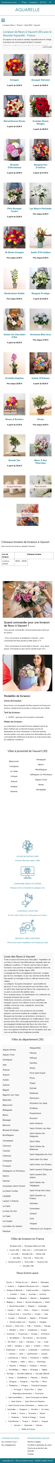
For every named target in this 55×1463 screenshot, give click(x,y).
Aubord (14, 781)
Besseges (7, 1120)
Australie (32, 1294)
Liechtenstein (32, 1354)
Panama (44, 1377)
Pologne (24, 1385)
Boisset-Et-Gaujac (11, 1130)
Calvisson (7, 1145)
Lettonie (12, 1354)
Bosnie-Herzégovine (34, 1302)
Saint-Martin (16, 1401)
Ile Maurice (45, 1334)
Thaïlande (15, 1417)
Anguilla (45, 1286)
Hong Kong (22, 1334)
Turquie (25, 1421)
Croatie (37, 1314)
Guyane (44, 1330)
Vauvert (37, 25)
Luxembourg (13, 1358)
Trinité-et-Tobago (29, 1417)
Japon (28, 1346)
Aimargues (41, 759)
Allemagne (44, 1282)
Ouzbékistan (22, 1377)
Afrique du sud (21, 1282)
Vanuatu (17, 1425)
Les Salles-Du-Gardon (12, 1226)
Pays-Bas (35, 1381)
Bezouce (6, 1125)
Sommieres (35, 1208)
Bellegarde (7, 1110)
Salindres (34, 1203)
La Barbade (32, 1350)
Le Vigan (6, 1216)
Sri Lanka (45, 1409)
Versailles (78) (28, 1266)
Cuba (46, 1314)
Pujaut (32, 1083)
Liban (21, 1354)
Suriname (32, 1413)
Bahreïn (34, 1298)
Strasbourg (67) (14, 1262)
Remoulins (34, 1098)
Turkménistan (13, 1421)
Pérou (44, 1381)
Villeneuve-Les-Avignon (40, 1228)
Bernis (41, 764)
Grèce (22, 1330)
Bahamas (23, 1298)
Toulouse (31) (42, 1262)
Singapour (23, 1409)
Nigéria (44, 1369)
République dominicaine (22, 1393)
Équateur (32, 1322)
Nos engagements (8, 1445)
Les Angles (7, 1221)
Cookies (31, 1454)
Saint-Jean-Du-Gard (39, 1159)
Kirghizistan (10, 1350)
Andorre (11, 1286)
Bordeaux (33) (15, 1246)
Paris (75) (27, 1258)
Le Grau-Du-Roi (10, 1211)
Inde (21, 1342)
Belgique (10, 1302)
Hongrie (34, 1334)
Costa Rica (27, 1314)
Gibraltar (12, 1330)
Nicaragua (34, 1369)
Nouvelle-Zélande (42, 1373)
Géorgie (47, 1326)
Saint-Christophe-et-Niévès (37, 1397)
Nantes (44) (40, 1254)
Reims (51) (39, 1258)
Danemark (22, 1318)
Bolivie (19, 1302)
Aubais (6, 1079)
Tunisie (42, 1417)
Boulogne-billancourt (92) (35, 1246)
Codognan (14, 766)
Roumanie (39, 1393)
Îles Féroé (11, 1342)
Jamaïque (18, 1346)
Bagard (6, 1090)
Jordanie (37, 1346)
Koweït (22, 1350)
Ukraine (35, 1421)
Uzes (32, 1218)
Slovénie (34, 1409)
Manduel (6, 1231)
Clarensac (7, 1155)
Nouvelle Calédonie (24, 1373)
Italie (9, 1346)
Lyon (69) (14, 1254)
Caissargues (8, 1140)
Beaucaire (7, 1100)
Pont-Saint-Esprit (37, 1073)
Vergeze (14, 786)
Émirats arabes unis (17, 1322)
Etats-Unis (19, 1326)
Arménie (13, 1294)
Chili (18, 1310)
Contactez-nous (9, 2)
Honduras (11, 1334)
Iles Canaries (42, 1338)
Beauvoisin (14, 761)
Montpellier (41, 789)
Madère (45, 1358)
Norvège (10, 1373)
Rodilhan (34, 1108)
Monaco (43, 1365)
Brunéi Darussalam (16, 1306)
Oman (11, 1377)
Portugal (17, 1389)
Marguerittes (35, 1048)
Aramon (6, 1074)
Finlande (37, 1326)
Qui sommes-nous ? (9, 1442)
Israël (46, 1342)
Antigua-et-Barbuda (14, 1290)
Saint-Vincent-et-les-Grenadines (21, 1405)
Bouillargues (8, 1135)
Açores (9, 1282)
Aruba (22, 1294)
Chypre (35, 1310)
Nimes (41, 784)
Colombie (45, 1310)
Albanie (34, 1282)
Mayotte (12, 1365)
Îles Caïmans (28, 1338)
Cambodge (42, 1306)
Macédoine (34, 1358)
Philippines (13, 1385)
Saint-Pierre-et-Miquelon (35, 1401)
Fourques (7, 1166)
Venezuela (28, 1425)
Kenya (46, 1346)
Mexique (22, 1365)
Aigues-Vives (41, 779)
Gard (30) (28, 25)
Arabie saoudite (32, 1290)
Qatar (40, 1389)
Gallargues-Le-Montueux (41, 774)
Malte (22, 1362)
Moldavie (33, 1365)
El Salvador (43, 1318)
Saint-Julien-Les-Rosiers (40, 1164)
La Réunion (45, 1350)
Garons (6, 1175)
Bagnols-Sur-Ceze (11, 1095)
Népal (24, 1369)
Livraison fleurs (9, 25)
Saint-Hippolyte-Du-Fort (41, 1154)
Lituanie (44, 1354)
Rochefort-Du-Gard (38, 1103)
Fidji (28, 1326)
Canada (10, 1310)
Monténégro (14, 1369)
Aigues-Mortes (9, 1049)
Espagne (43, 1322)
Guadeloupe (32, 1330)
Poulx (32, 1078)
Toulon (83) (28, 1262)
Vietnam (39, 1425)
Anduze (6, 1069)
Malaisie (14, 1362)
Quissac (33, 1088)
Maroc (30, 1362)
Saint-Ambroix (36, 1123)
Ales (5, 1064)
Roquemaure (35, 1113)
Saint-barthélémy (15, 1397)
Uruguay (44, 1421)
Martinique (41, 1362)
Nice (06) (16, 1258)
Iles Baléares (14, 1338)
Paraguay (12, 1381)
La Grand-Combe (10, 1191)
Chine (26, 1310)
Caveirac (6, 1150)
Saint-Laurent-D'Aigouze (41, 1169)
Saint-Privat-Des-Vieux (40, 1190)
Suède (13, 1413)
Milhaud (33, 1058)
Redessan (34, 1093)
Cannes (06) (14, 1250)
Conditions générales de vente (39, 1445)
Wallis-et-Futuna (28, 1429)
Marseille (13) (27, 1254)
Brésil (47, 1302)
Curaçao (11, 1318)
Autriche (42, 1294)
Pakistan (34, 1377)
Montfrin (33, 1063)
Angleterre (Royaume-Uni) (28, 1286)
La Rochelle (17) (40, 1250)
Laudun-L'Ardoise (10, 1201)
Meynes (33, 1053)
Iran (38, 1342)
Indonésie (30, 1342)
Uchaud (14, 776)
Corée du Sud (13, 1314)
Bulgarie (31, 1306)
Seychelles (11, 1409)
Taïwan (42, 1413)
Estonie (9, 1326)
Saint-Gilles (35, 1141)
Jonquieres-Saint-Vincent (14, 1186)
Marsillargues (41, 769)
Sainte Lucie (43, 1405)
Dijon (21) (26, 1250)
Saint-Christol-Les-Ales (40, 1128)
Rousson (33, 1118)
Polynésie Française (39, 1385)
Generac (14, 791)
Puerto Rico (29, 1389)
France (19, 25)
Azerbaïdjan (11, 1298)
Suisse (22, 1413)
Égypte (32, 1318)
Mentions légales (34, 1442)
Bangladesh (44, 1298)
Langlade (7, 1196)
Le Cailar (14, 771)
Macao (24, 1358)
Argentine (46, 1290)
